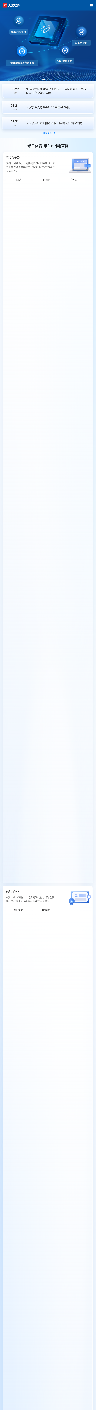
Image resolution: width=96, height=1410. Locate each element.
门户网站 (73, 179)
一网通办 (19, 179)
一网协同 (46, 179)
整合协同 (18, 910)
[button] (43, 79)
